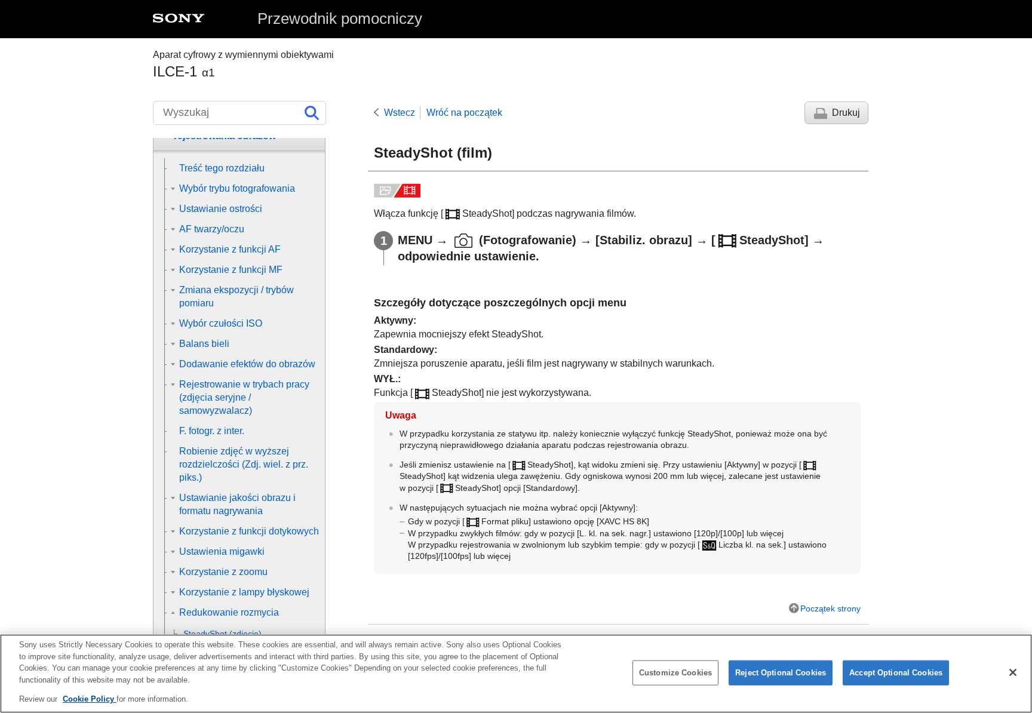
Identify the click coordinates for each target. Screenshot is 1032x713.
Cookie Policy (89, 698)
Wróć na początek (464, 112)
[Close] (1013, 672)
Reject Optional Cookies (780, 672)
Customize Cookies (675, 672)
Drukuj (846, 112)
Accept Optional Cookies (895, 672)
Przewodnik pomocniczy (339, 18)
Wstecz (399, 112)
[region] (516, 673)
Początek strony (830, 608)
